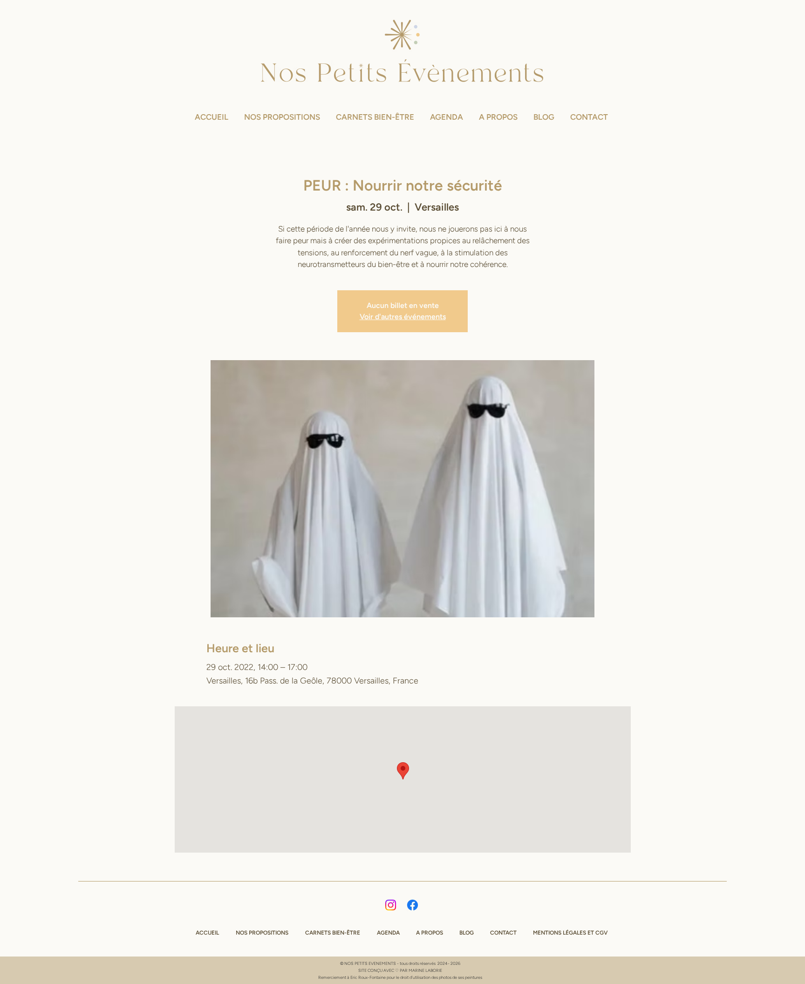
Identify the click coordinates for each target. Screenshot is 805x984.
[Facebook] (412, 905)
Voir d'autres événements (403, 316)
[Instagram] (390, 905)
